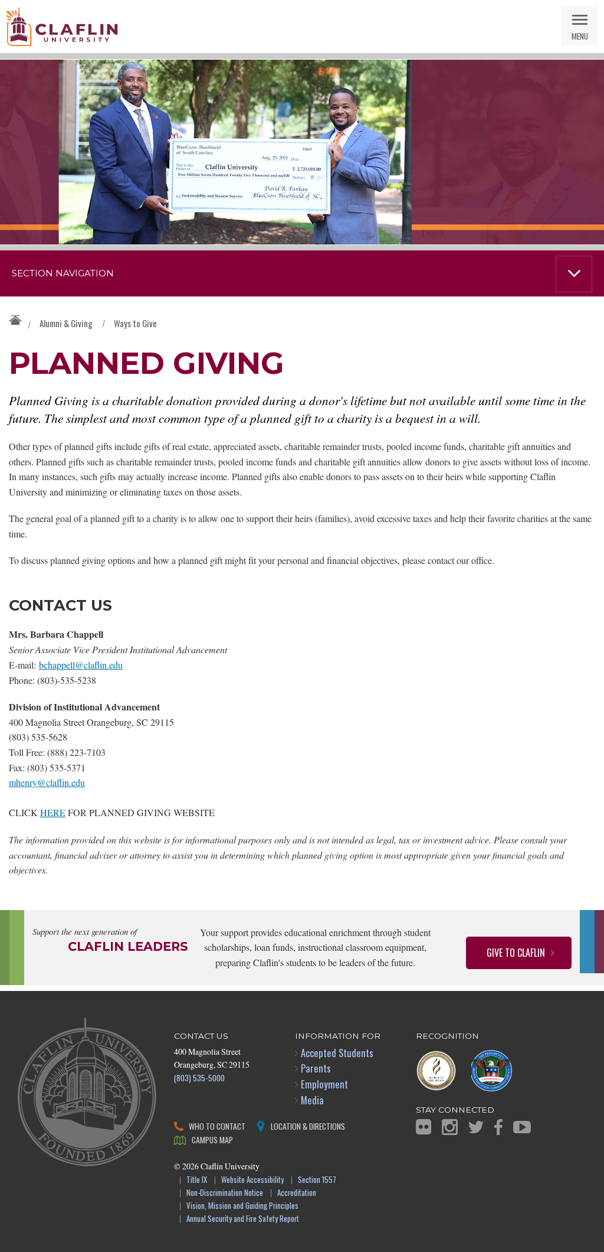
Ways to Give (135, 323)
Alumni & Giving (66, 323)
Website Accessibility (252, 1180)
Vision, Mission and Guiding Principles (242, 1206)
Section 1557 (317, 1180)
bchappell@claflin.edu (81, 664)
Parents (316, 1068)
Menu (580, 36)
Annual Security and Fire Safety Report (242, 1219)
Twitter (476, 1127)
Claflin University (62, 26)
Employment (324, 1084)
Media (312, 1100)
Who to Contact (217, 1126)
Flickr (423, 1126)
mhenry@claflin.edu (47, 782)
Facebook (498, 1127)
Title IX (196, 1180)
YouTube (522, 1127)
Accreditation (296, 1193)
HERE (52, 812)
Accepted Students (337, 1052)
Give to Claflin (516, 952)
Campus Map (212, 1139)
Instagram (450, 1127)
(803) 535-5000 (199, 1077)
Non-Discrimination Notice (224, 1193)
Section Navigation (63, 273)
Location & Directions (308, 1126)
